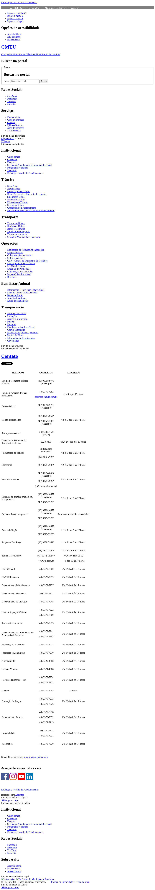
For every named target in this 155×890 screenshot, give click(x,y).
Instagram (12, 847)
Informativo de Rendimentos (21, 338)
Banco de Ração (15, 295)
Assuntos (19, 794)
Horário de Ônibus (16, 226)
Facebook (12, 845)
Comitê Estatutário (16, 330)
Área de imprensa (15, 128)
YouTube (11, 850)
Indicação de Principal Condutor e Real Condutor (30, 210)
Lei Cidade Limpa (16, 266)
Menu (7, 141)
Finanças (11, 324)
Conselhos (12, 159)
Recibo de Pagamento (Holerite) (22, 332)
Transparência (14, 130)
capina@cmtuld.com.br (46, 397)
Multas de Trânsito (16, 199)
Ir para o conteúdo (16, 13)
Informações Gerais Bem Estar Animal (25, 290)
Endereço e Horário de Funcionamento (19, 789)
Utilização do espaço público (21, 263)
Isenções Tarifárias (16, 228)
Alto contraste (14, 37)
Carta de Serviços (15, 119)
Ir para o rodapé (15, 21)
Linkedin (11, 853)
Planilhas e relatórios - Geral (20, 327)
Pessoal (10, 321)
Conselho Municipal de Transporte (23, 237)
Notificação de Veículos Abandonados (25, 250)
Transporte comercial (17, 234)
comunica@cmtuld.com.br (35, 757)
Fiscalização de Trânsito (18, 191)
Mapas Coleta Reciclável (19, 274)
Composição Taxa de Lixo (20, 271)
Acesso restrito (14, 871)
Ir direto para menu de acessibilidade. (19, 2)
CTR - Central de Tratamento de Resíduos (27, 260)
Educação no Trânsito (17, 202)
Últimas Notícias (15, 125)
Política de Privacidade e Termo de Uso (70, 882)
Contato (11, 122)
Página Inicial (13, 117)
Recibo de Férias (15, 335)
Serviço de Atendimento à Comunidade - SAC (29, 165)
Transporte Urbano (16, 223)
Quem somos (13, 156)
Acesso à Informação (17, 319)
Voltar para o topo (10, 800)
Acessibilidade (14, 34)
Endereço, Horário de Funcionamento (25, 173)
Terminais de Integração (18, 231)
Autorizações (13, 188)
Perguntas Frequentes (17, 167)
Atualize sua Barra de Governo (62, 8)
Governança (13, 340)
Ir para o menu (15, 16)
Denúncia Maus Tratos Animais (22, 292)
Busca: (7, 81)
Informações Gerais (16, 313)
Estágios (11, 162)
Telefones (11, 170)
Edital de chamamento (17, 300)
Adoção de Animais (16, 298)
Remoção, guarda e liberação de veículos (26, 194)
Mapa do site (13, 39)
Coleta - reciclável (16, 258)
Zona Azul (12, 186)
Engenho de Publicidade (19, 269)
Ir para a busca (15, 18)
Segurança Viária (15, 205)
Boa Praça (12, 277)
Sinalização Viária (16, 197)
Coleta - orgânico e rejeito (19, 255)
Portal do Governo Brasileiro (25, 8)
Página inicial (7, 138)
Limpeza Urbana (15, 252)
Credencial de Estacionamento (21, 207)
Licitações (12, 316)
